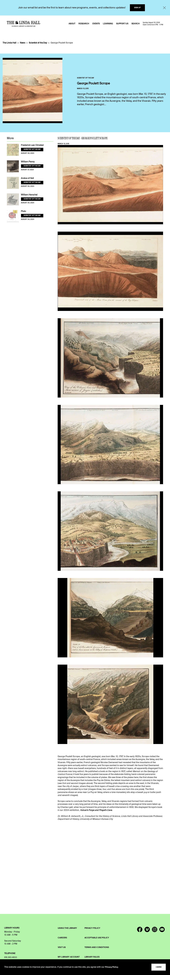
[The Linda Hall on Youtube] (162, 931)
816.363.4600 (10, 957)
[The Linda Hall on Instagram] (154, 931)
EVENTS (96, 24)
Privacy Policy (111, 967)
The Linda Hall (9, 43)
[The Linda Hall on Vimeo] (147, 931)
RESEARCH (83, 24)
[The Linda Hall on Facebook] (140, 931)
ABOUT (72, 24)
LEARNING (108, 24)
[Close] (164, 7)
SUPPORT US (122, 24)
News (22, 43)
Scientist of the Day (38, 43)
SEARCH (135, 24)
